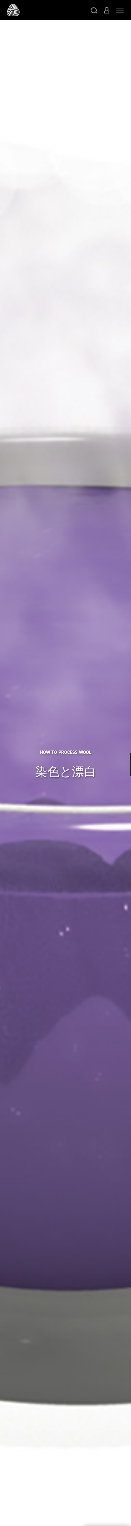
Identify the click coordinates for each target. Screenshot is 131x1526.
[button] (94, 10)
